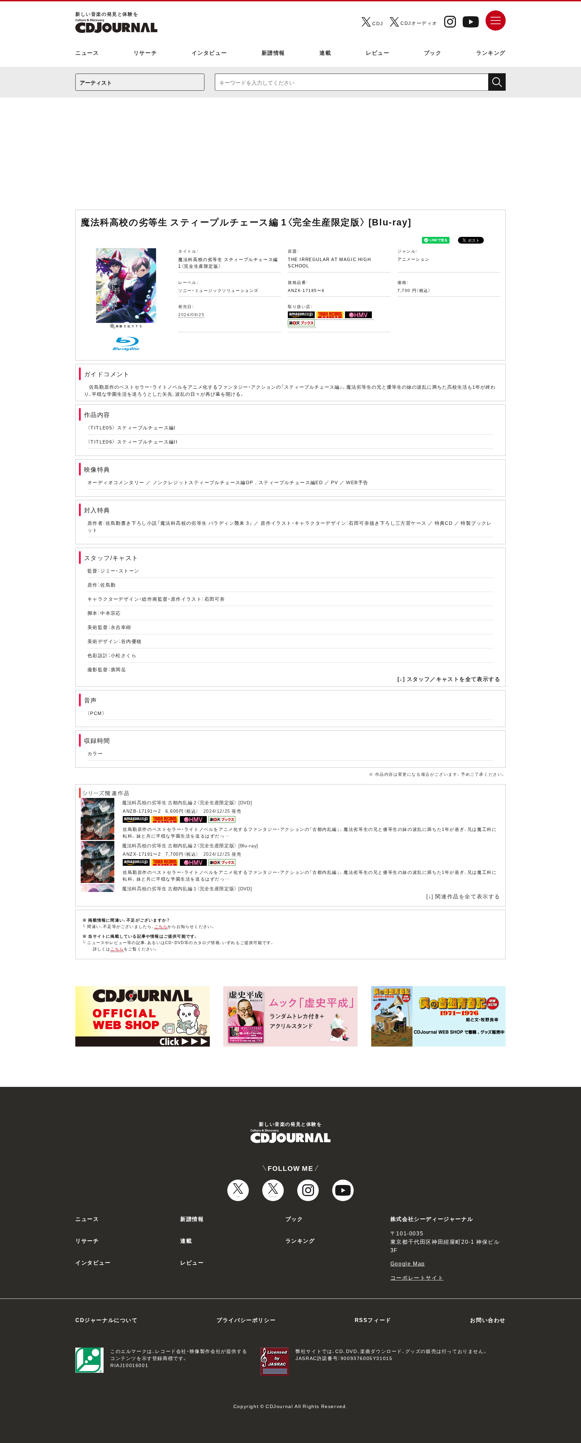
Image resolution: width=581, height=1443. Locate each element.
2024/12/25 (216, 811)
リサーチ (145, 52)
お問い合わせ (488, 1320)
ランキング (491, 52)
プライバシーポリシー (246, 1320)
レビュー (377, 52)
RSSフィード (373, 1320)
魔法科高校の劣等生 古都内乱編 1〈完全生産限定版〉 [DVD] (187, 888)
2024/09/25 (191, 314)
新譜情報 (273, 52)
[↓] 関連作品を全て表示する (463, 896)
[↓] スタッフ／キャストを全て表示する (448, 679)
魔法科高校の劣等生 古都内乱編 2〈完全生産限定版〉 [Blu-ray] (190, 845)
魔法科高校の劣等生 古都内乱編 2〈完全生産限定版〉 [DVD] (187, 802)
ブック (433, 52)
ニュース (87, 52)
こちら (161, 926)
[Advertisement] (290, 157)
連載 (325, 52)
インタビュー (209, 52)
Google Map (407, 1263)
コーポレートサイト (416, 1277)
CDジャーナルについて (106, 1320)
